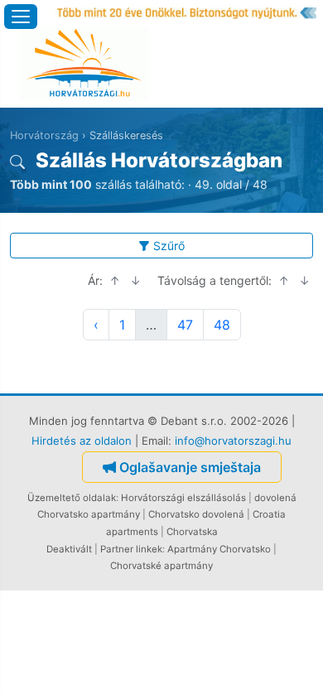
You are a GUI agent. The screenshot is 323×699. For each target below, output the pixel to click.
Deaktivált (69, 549)
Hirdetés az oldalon (81, 440)
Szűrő (169, 246)
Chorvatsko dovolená (196, 514)
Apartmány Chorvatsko (219, 549)
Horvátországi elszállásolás (183, 498)
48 (222, 324)
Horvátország (44, 135)
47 (185, 324)
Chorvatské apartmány (161, 565)
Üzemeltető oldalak (71, 498)
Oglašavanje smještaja (190, 467)
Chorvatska (192, 532)
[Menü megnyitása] (20, 16)
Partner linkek (131, 549)
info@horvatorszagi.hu (233, 440)
